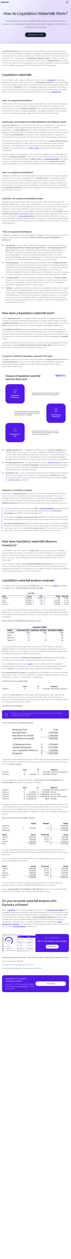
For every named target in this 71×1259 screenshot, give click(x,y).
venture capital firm (47, 508)
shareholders (56, 92)
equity (30, 664)
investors (51, 80)
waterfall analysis (19, 926)
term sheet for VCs (26, 216)
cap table (11, 910)
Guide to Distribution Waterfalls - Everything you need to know (22, 968)
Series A (56, 586)
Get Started (52, 946)
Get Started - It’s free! (35, 35)
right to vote (34, 148)
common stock (13, 480)
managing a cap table (55, 910)
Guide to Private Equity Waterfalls (12, 961)
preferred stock (54, 463)
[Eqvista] (5, 2)
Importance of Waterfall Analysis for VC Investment (18, 965)
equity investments (52, 159)
